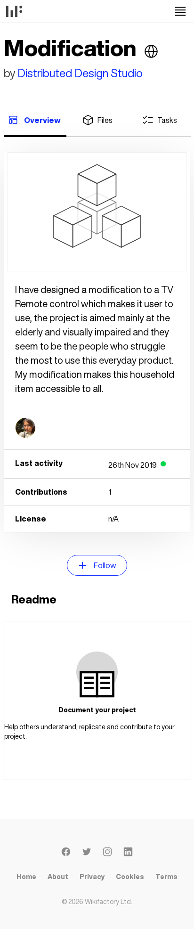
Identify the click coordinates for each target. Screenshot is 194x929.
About (58, 876)
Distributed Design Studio (80, 73)
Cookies (130, 876)
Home (26, 876)
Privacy (92, 876)
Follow (105, 565)
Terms (166, 876)
